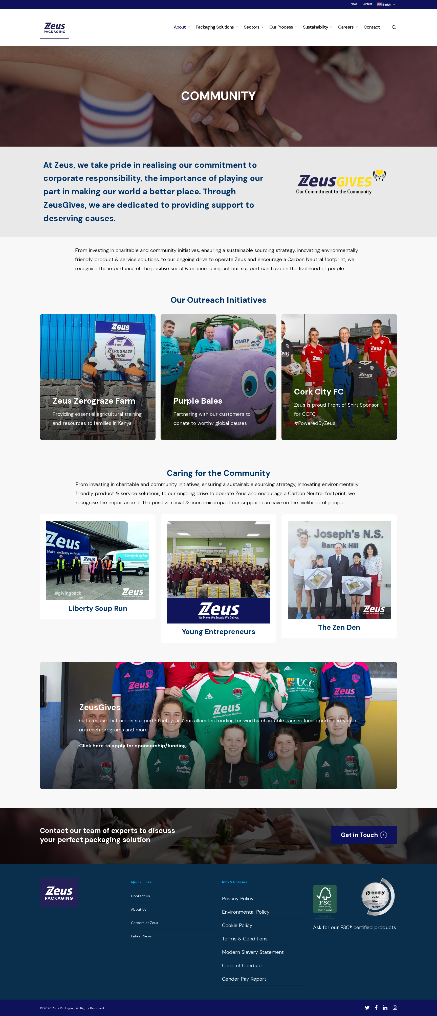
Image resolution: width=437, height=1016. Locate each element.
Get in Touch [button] (359, 835)
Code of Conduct (242, 965)
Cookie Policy (237, 925)
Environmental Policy (246, 912)
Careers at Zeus (144, 922)
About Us (138, 909)
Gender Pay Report (244, 979)
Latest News (141, 936)
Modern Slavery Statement (253, 952)
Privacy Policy (238, 898)
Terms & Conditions (245, 938)
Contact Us (140, 896)
